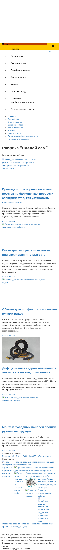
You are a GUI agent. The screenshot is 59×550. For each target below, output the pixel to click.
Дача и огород (18, 91)
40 (33, 456)
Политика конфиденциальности (22, 100)
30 (30, 456)
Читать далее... (9, 221)
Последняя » (45, 456)
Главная (15, 49)
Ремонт (15, 84)
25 (26, 456)
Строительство (18, 63)
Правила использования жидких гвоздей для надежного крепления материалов (34, 469)
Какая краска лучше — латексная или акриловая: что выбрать (27, 252)
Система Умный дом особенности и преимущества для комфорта (47, 483)
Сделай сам (17, 56)
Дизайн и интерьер (21, 70)
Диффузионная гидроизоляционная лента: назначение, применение (29, 370)
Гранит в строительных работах (44, 493)
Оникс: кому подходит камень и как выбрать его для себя (40, 474)
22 (19, 456)
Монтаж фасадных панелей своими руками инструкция (29, 429)
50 (35, 456)
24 (24, 456)
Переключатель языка (23, 109)
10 (13, 456)
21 (17, 456)
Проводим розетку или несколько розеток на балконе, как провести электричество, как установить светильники (27, 195)
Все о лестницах (19, 77)
